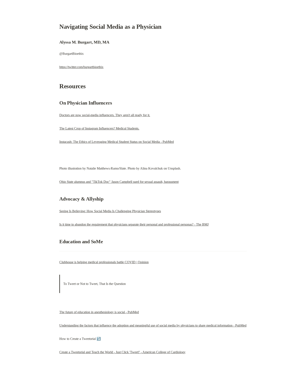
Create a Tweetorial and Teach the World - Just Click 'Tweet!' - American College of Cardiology (122, 352)
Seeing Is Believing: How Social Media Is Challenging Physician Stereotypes (110, 211)
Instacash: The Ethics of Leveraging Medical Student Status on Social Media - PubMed (116, 141)
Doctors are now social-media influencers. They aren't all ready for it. (104, 115)
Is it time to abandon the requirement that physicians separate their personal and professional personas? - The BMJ (134, 224)
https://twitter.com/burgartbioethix (81, 67)
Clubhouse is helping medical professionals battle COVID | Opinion (104, 262)
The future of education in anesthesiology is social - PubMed (99, 312)
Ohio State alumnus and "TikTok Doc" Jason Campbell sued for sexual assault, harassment (119, 181)
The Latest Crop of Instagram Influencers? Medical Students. (99, 128)
